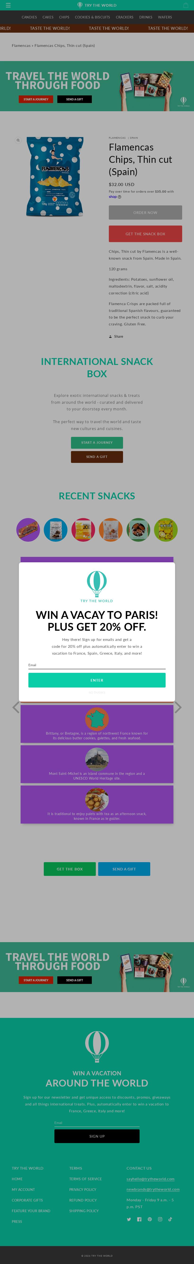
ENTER (97, 680)
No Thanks (97, 692)
